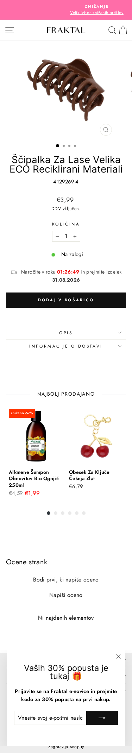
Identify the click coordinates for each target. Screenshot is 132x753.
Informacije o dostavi (65, 346)
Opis (66, 333)
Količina (66, 224)
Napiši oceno (66, 595)
